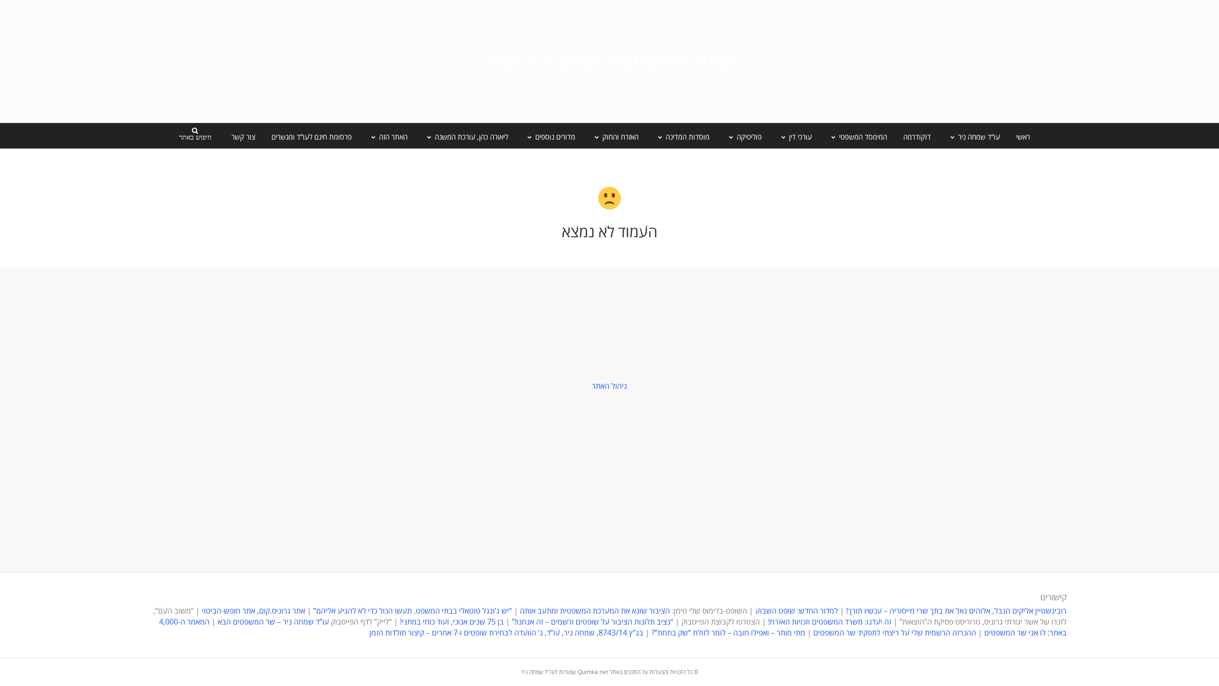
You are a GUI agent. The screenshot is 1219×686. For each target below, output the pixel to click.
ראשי (1023, 137)
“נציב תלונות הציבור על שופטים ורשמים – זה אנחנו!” (592, 622)
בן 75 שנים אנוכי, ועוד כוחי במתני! (452, 622)
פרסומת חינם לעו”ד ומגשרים (311, 137)
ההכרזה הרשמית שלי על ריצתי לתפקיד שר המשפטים (894, 633)
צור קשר (243, 137)
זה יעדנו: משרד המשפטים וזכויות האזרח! (829, 622)
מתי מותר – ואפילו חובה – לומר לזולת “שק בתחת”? (728, 633)
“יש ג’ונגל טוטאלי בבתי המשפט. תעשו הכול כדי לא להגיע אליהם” (412, 611)
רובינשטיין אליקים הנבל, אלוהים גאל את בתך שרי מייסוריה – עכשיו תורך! (955, 611)
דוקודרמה (917, 137)
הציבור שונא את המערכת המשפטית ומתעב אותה (595, 611)
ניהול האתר (609, 386)
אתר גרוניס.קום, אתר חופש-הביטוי (253, 611)
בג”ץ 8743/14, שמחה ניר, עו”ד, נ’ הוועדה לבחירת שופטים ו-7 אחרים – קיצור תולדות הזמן (506, 633)
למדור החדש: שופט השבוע (796, 611)
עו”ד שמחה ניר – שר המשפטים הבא (273, 622)
